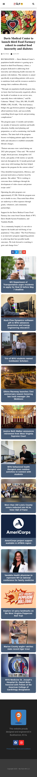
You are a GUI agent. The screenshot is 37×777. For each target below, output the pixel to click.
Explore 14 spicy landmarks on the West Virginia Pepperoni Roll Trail (18, 613)
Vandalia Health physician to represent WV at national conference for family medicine (18, 577)
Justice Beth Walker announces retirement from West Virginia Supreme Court (18, 433)
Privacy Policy (11, 749)
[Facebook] (15, 742)
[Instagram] (21, 742)
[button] (3, 4)
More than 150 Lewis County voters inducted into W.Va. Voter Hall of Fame (18, 507)
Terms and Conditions (24, 749)
